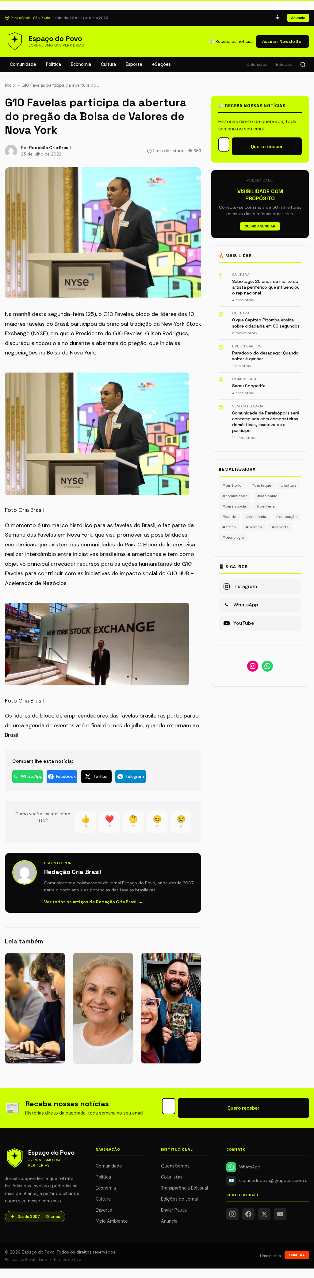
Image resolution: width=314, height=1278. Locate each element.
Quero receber (267, 146)
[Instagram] (232, 1214)
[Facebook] (248, 1214)
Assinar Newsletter (282, 41)
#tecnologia (233, 537)
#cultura (289, 485)
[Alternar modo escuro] (277, 18)
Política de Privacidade (26, 1259)
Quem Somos (175, 1166)
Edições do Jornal (179, 1199)
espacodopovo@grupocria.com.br (269, 1180)
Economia (81, 64)
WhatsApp (249, 1167)
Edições (284, 64)
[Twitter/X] (264, 1214)
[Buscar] (303, 64)
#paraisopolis (234, 506)
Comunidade (23, 64)
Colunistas (256, 64)
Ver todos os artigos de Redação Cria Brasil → (93, 902)
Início (10, 85)
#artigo (229, 527)
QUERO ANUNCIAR (260, 226)
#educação (286, 516)
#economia (256, 516)
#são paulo (267, 495)
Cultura (108, 64)
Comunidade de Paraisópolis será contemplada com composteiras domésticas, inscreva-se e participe (265, 421)
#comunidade (234, 495)
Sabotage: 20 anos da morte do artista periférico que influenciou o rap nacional (266, 287)
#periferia (266, 506)
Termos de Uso (67, 1259)
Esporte (134, 64)
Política (53, 64)
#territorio (231, 485)
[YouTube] (280, 1214)
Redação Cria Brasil (50, 147)
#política (254, 527)
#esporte (280, 527)
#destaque (261, 485)
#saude (229, 516)
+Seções (162, 64)
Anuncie (298, 17)
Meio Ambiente (112, 1221)
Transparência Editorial (184, 1188)
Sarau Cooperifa (249, 385)
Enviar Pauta (174, 1210)
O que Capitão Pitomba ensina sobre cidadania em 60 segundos (266, 322)
